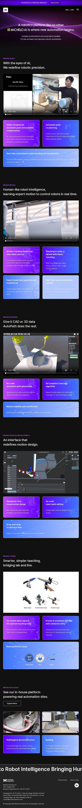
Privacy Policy (62, 780)
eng (72, 10)
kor (66, 10)
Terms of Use (74, 780)
